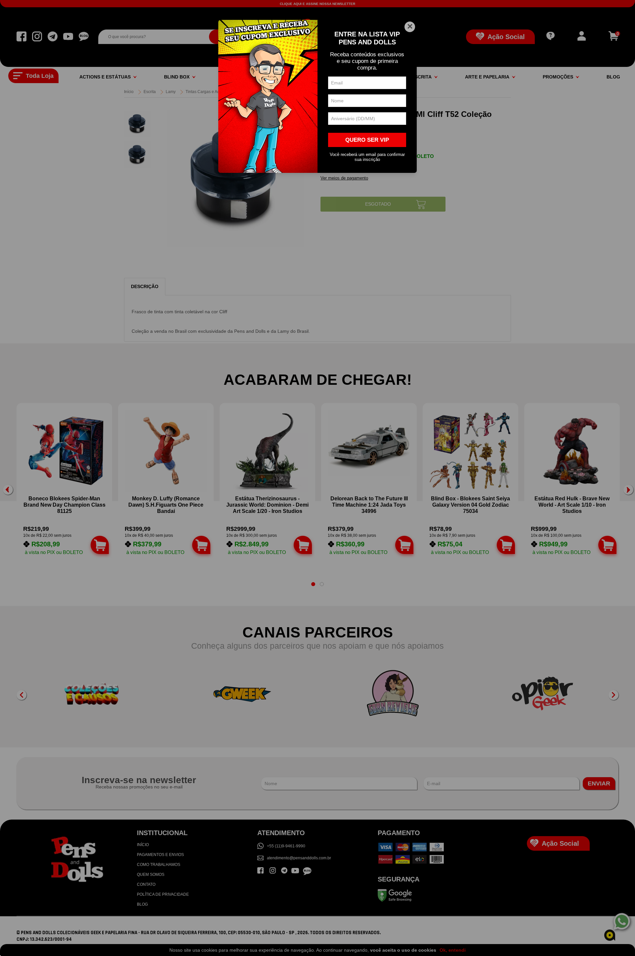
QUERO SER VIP (367, 140)
